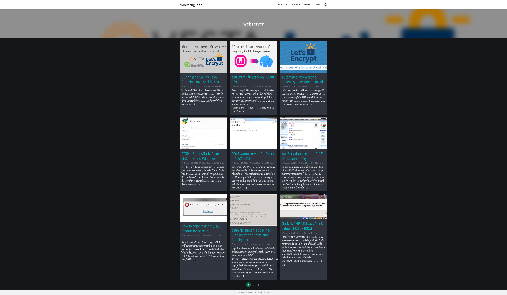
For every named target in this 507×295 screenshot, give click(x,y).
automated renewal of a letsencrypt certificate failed (302, 79)
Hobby (307, 4)
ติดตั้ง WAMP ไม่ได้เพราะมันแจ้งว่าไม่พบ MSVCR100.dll (302, 225)
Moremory (295, 4)
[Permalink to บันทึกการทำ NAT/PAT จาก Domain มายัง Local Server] (203, 56)
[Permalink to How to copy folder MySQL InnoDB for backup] (203, 207)
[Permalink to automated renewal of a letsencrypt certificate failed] (303, 56)
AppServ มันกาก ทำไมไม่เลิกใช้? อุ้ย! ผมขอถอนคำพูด (302, 155)
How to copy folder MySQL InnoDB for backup (201, 228)
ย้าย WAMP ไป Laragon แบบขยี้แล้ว (253, 79)
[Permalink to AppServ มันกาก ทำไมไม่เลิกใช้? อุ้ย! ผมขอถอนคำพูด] (303, 133)
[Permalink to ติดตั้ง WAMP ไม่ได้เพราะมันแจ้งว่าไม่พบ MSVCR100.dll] (303, 206)
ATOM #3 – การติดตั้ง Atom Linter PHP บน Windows (200, 155)
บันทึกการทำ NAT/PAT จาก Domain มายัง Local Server (200, 79)
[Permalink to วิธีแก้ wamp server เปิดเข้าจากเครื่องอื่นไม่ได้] (253, 133)
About (317, 4)
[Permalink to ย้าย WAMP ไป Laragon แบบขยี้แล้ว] (253, 56)
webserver (253, 24)
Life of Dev (282, 4)
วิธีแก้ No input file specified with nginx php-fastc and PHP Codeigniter (253, 235)
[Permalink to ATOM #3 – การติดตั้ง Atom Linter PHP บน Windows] (203, 133)
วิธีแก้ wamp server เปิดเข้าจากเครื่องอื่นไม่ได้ (253, 155)
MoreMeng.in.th (191, 5)
